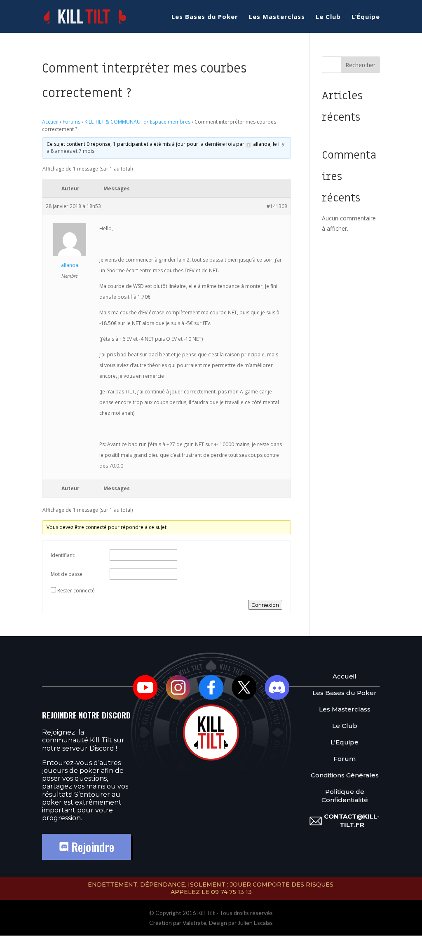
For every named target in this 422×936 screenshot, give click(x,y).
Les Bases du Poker (204, 17)
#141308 (277, 206)
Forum (344, 759)
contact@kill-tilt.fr (352, 820)
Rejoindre (91, 846)
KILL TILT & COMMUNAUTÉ (115, 121)
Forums (71, 121)
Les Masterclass (277, 17)
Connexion (265, 604)
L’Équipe (366, 17)
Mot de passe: (67, 574)
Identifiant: (63, 555)
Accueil (50, 121)
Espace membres (170, 121)
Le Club (328, 17)
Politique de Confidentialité (344, 796)
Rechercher (360, 65)
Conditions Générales (345, 775)
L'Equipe (345, 742)
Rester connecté (76, 590)
